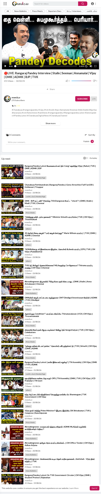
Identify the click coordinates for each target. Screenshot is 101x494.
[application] (50, 42)
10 (86, 66)
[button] (93, 4)
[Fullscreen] (95, 66)
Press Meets (37, 11)
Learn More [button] (74, 488)
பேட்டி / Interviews (74, 11)
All (8, 11)
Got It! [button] (94, 488)
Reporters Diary (54, 11)
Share (52, 89)
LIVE (18, 106)
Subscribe (82, 99)
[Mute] (91, 66)
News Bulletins (20, 11)
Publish (87, 141)
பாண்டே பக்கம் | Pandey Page (35, 178)
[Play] (5, 66)
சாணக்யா (16, 97)
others (28, 229)
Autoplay (93, 158)
